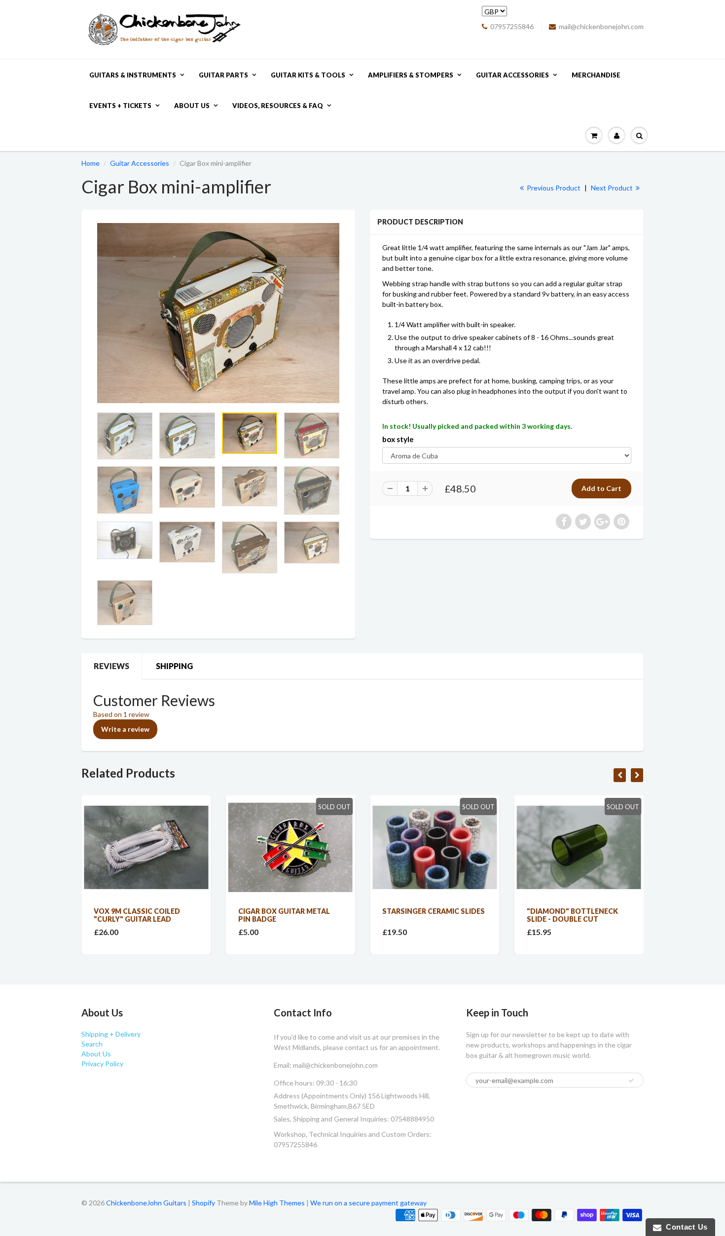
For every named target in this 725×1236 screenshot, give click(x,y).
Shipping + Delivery (111, 1034)
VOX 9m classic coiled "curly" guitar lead (137, 915)
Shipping (174, 666)
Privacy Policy (102, 1063)
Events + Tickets (120, 106)
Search (92, 1044)
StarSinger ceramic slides (433, 911)
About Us (192, 106)
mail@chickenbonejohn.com (601, 26)
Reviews (111, 666)
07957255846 (512, 26)
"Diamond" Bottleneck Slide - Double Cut (572, 915)
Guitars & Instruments (132, 75)
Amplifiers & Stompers (410, 75)
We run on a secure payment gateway (368, 1203)
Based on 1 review (121, 714)
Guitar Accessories (512, 75)
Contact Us (684, 1227)
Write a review (125, 729)
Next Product (612, 188)
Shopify (203, 1203)
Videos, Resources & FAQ (277, 106)
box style (398, 439)
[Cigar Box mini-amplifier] (218, 313)
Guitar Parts (223, 75)
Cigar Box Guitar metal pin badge (284, 915)
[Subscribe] (631, 1080)
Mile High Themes (277, 1203)
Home (90, 163)
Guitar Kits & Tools (308, 75)
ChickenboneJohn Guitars (146, 1203)
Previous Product (552, 188)
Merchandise (596, 75)
